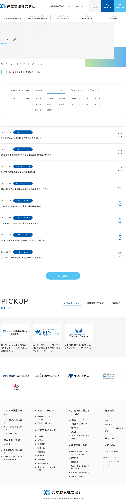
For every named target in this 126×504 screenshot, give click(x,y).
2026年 (38, 98)
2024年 (62, 98)
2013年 (50, 110)
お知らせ (92, 90)
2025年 (50, 98)
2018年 (62, 104)
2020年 (38, 104)
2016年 (85, 104)
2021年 (97, 98)
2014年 (38, 110)
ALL (27, 90)
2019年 (50, 104)
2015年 (97, 104)
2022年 (85, 98)
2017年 (74, 104)
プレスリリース (76, 90)
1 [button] (63, 361)
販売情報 (38, 90)
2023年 (74, 98)
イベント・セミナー (56, 90)
